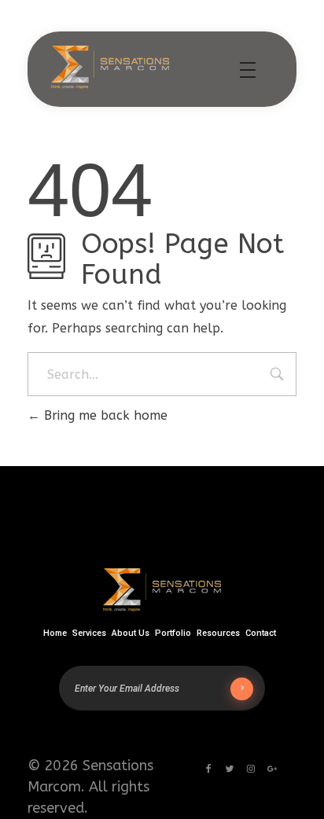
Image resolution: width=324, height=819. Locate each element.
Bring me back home (104, 415)
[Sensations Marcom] (110, 67)
